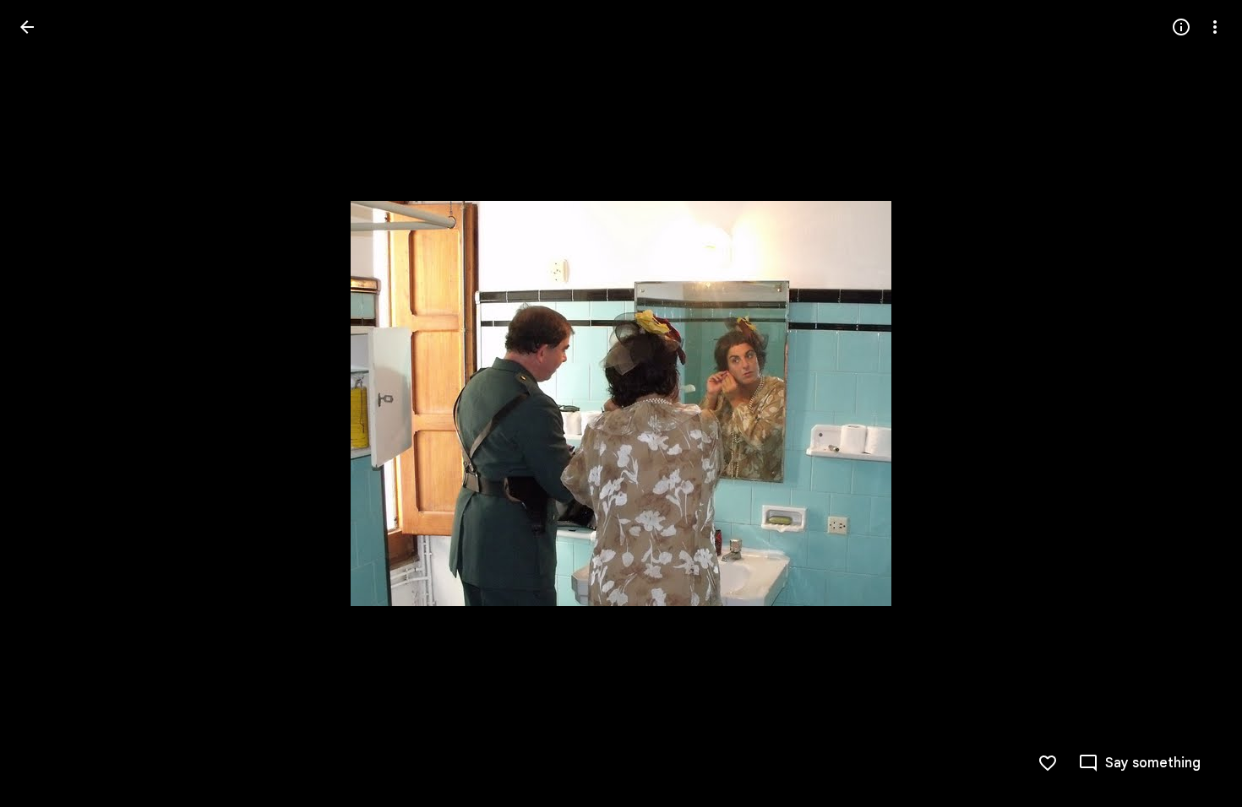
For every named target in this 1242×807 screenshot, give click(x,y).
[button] (47, 403)
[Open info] (1181, 27)
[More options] (1215, 27)
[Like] (1048, 763)
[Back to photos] (27, 27)
